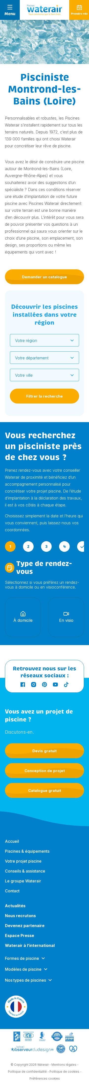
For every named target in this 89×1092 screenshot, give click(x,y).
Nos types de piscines (25, 980)
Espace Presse (19, 935)
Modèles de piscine (23, 969)
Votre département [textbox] (31, 357)
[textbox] (41, 340)
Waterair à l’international (30, 945)
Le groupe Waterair (23, 880)
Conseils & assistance (25, 871)
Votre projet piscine (23, 861)
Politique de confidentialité (27, 1071)
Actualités (15, 905)
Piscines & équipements (27, 851)
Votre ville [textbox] (24, 375)
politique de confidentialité (65, 832)
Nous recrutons (20, 915)
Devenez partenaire (24, 925)
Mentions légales (63, 1064)
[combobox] (44, 340)
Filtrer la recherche (44, 396)
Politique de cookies (64, 1071)
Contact (12, 890)
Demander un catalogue (44, 277)
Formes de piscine (22, 958)
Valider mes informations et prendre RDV (45, 767)
